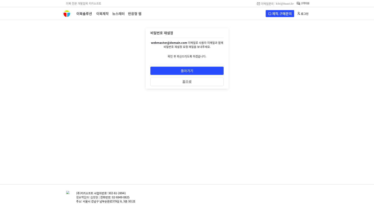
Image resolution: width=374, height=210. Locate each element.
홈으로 (187, 81)
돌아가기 (187, 70)
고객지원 (304, 3)
